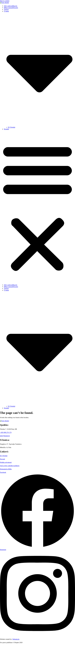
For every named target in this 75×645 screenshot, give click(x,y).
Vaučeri (6, 9)
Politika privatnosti (6, 462)
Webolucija (15, 639)
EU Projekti (11, 127)
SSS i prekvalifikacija (10, 6)
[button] (37, 207)
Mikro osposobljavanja (11, 8)
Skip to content (4, 1)
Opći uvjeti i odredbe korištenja (9, 466)
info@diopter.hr (5, 436)
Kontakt (6, 129)
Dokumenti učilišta (6, 469)
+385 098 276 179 (5, 432)
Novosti (2, 459)
